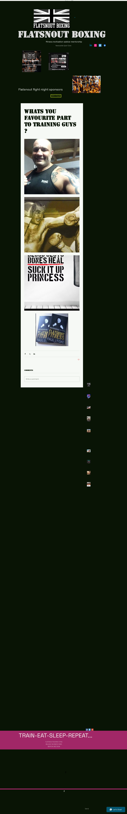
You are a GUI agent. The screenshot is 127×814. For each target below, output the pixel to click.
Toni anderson (90, 696)
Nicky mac (99, 681)
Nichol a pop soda (100, 678)
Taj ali (102, 693)
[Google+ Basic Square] (92, 730)
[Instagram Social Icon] (95, 45)
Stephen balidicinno (92, 693)
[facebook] (104, 45)
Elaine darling (90, 669)
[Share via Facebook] (25, 354)
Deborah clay (90, 666)
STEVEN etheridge (91, 687)
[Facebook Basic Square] (87, 730)
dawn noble (90, 702)
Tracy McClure (90, 699)
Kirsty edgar (90, 672)
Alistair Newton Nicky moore (95, 658)
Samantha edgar (91, 690)
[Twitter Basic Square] (90, 730)
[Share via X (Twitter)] (30, 354)
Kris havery (89, 678)
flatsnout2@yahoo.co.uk (67, 4)
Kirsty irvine (89, 675)
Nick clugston (90, 681)
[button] (74, 17)
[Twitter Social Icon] (100, 45)
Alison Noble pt (91, 655)
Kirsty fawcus (99, 672)
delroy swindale (100, 702)
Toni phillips (100, 696)
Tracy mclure (100, 699)
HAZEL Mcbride (100, 669)
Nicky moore (90, 684)
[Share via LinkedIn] (34, 354)
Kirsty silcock (98, 675)
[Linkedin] (90, 45)
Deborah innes (101, 666)
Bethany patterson (92, 660)
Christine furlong (91, 663)
